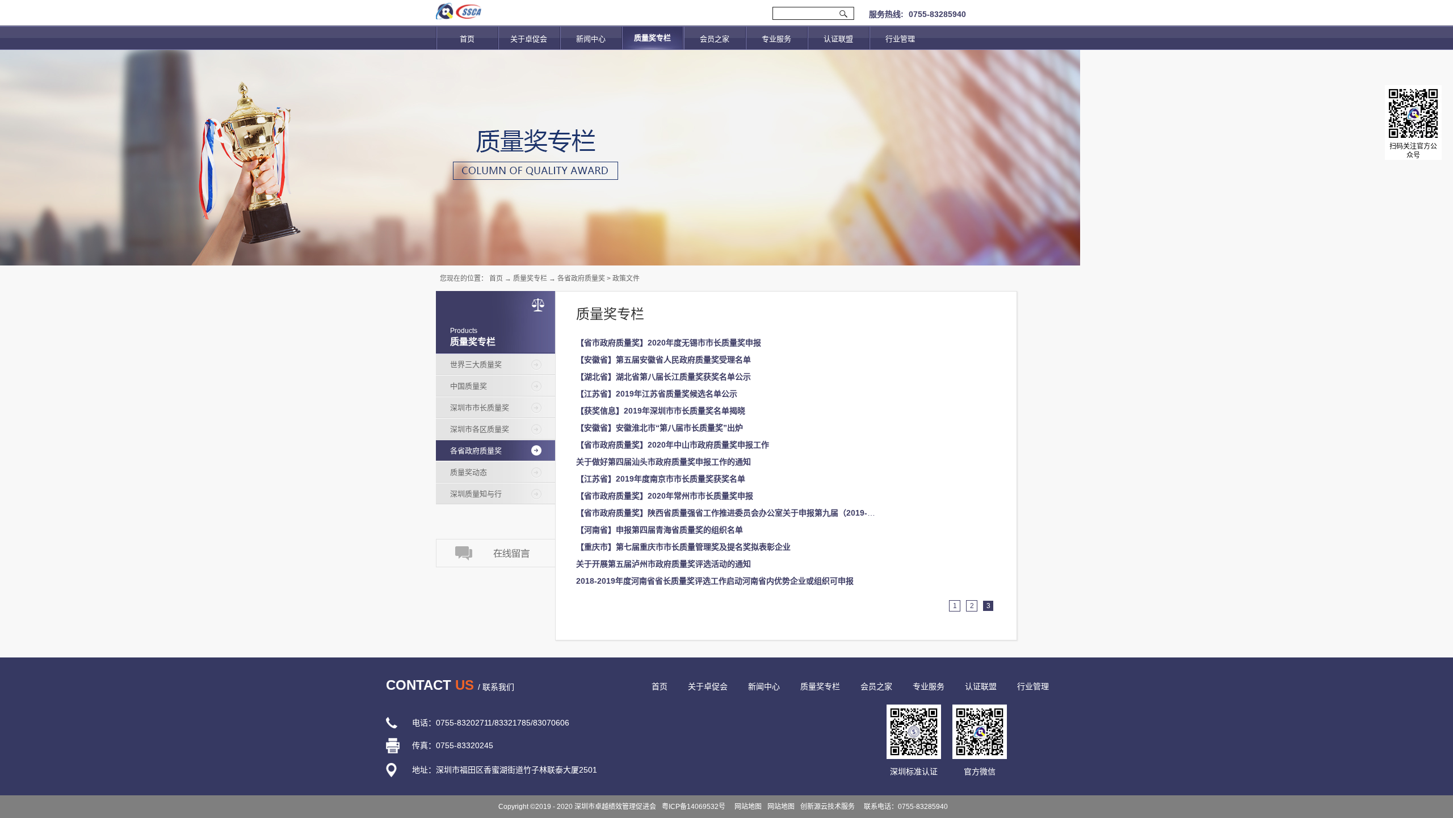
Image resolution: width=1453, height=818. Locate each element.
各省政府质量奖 (581, 278)
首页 (467, 39)
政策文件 (626, 278)
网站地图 (746, 807)
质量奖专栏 (530, 278)
